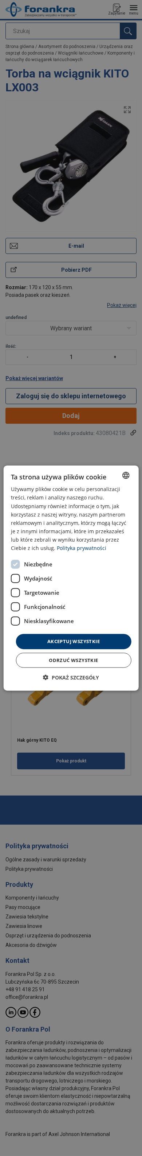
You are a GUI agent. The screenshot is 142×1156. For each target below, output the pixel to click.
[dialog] (71, 578)
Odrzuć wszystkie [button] (73, 660)
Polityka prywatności (81, 548)
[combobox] (125, 475)
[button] (71, 677)
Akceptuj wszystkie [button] (73, 641)
